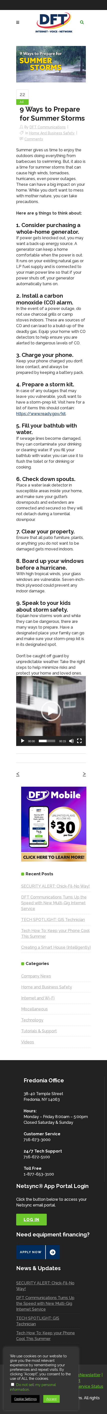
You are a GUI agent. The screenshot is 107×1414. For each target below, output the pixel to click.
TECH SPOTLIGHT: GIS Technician (53, 919)
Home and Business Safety (52, 133)
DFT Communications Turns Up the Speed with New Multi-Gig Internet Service (54, 903)
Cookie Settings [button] (25, 1399)
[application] (51, 711)
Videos (27, 1042)
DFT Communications (48, 127)
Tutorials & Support (39, 1031)
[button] (51, 711)
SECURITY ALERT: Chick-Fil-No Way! (55, 886)
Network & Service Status (79, 1386)
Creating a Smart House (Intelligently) (56, 947)
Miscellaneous (34, 1009)
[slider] (47, 741)
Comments (33, 139)
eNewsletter (89, 1375)
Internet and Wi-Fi (37, 998)
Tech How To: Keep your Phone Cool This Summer (45, 1336)
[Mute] (71, 740)
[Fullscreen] (79, 740)
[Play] (22, 740)
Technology (32, 1020)
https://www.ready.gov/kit (41, 413)
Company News (36, 976)
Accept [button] (51, 1399)
